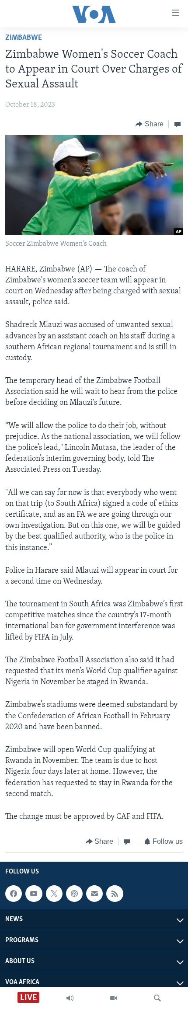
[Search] (157, 998)
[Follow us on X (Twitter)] (54, 893)
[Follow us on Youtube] (33, 893)
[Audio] (70, 998)
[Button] (150, 124)
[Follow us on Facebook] (13, 893)
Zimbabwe (23, 38)
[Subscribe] (94, 893)
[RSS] (114, 893)
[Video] (114, 998)
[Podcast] (74, 893)
